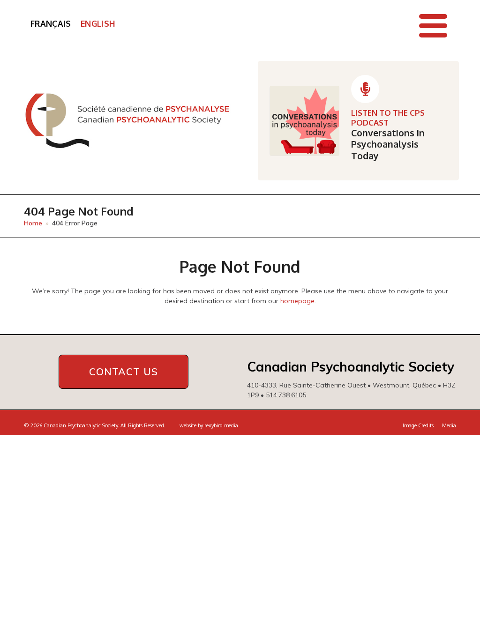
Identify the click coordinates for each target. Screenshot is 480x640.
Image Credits (418, 425)
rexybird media (221, 425)
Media (449, 425)
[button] (433, 25)
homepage (297, 301)
